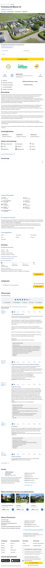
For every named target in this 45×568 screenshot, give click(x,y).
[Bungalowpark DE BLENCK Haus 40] (8, 498)
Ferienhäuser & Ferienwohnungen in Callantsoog (10, 528)
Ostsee (2, 545)
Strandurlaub (32, 520)
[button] (41, 1)
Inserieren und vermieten (38, 543)
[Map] (22, 176)
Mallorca (3, 547)
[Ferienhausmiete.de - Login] (38, 1)
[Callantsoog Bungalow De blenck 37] (22, 498)
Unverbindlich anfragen (22, 59)
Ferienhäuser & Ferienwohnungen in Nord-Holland (11, 526)
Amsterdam (18, 222)
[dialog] (33, 557)
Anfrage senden (38, 274)
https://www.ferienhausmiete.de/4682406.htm (34, 529)
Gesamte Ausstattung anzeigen (7, 154)
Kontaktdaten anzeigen (28, 84)
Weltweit (3, 550)
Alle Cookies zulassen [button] (33, 562)
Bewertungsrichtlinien (5, 307)
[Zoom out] (42, 163)
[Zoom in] (42, 161)
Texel (33, 221)
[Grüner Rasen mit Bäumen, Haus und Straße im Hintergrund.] (22, 28)
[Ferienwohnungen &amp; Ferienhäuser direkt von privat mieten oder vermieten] (2, 1)
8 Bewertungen (9, 9)
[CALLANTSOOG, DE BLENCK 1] (37, 498)
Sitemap (3, 552)
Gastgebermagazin (37, 545)
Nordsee (3, 543)
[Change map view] (3, 162)
